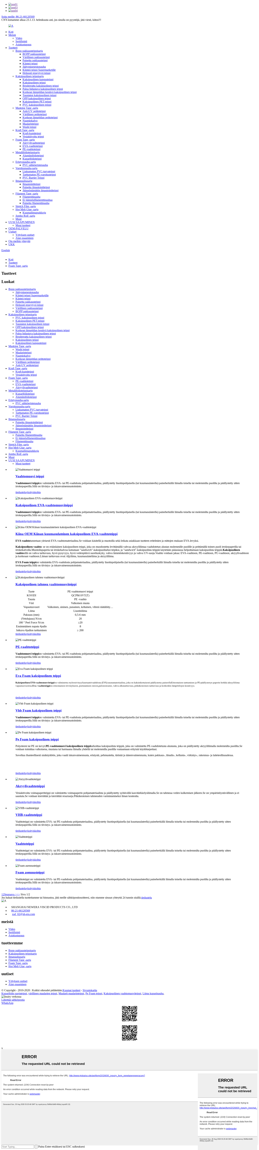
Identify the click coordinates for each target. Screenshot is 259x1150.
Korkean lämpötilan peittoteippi (40, 117)
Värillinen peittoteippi (35, 114)
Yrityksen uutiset (25, 234)
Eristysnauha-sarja (26, 161)
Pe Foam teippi (93, 993)
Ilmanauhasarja (24, 180)
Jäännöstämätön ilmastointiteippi (40, 190)
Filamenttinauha (31, 196)
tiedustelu (21, 492)
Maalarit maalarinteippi (71, 993)
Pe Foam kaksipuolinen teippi (37, 739)
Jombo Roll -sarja (25, 215)
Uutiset (12, 231)
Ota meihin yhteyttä (19, 241)
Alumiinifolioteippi (33, 155)
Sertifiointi (21, 41)
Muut (18, 218)
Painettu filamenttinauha (36, 203)
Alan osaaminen (24, 237)
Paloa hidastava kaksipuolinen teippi (43, 88)
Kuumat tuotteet (71, 990)
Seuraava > (10, 894)
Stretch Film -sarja (26, 206)
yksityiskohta (33, 492)
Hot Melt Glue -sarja (27, 209)
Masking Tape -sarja (27, 107)
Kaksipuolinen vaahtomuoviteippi (122, 993)
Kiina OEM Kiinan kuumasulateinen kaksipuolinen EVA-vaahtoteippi (67, 534)
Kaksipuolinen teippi (34, 82)
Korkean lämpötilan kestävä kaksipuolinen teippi (50, 92)
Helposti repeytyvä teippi (36, 73)
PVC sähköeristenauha (35, 165)
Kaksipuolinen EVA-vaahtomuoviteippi (44, 505)
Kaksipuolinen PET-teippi (37, 101)
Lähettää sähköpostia (13, 999)
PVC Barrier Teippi (33, 177)
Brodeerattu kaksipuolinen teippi (41, 85)
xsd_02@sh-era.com (23, 914)
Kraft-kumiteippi (32, 133)
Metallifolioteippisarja (28, 152)
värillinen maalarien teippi (42, 993)
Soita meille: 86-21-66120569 (18, 16)
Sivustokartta (90, 990)
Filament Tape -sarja (27, 193)
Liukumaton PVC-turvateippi (39, 171)
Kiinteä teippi (30, 63)
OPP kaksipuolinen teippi (37, 98)
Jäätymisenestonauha (34, 66)
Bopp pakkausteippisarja (29, 50)
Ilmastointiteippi (31, 184)
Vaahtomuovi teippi (30, 476)
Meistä (12, 34)
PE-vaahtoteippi (31, 149)
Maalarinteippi (31, 123)
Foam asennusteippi (30, 872)
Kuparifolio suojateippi (14, 993)
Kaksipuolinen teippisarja (30, 76)
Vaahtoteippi (25, 843)
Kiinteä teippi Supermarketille (39, 69)
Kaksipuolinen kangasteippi (38, 79)
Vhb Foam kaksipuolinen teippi (38, 710)
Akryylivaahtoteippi (34, 142)
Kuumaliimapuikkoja (34, 212)
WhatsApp (7, 1002)
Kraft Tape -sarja (25, 130)
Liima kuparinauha (153, 993)
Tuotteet (12, 47)
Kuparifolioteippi (32, 158)
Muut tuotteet (23, 225)
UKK (11, 244)
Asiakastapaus (23, 44)
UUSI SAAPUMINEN (21, 222)
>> (18, 894)
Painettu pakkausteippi (35, 60)
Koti (10, 31)
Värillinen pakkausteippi (36, 57)
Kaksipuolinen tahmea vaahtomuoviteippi (46, 584)
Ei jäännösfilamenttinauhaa (38, 199)
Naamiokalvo (30, 120)
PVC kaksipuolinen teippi (37, 104)
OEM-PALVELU (18, 228)
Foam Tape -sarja (25, 139)
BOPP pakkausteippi (34, 54)
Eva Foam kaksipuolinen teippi (38, 676)
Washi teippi (29, 126)
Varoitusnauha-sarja (26, 168)
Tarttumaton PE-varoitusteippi (39, 174)
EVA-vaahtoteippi (33, 145)
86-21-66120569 (20, 910)
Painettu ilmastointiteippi (36, 187)
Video (19, 38)
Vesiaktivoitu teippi (33, 136)
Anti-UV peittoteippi (34, 111)
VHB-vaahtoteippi (29, 815)
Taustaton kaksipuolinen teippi (39, 95)
